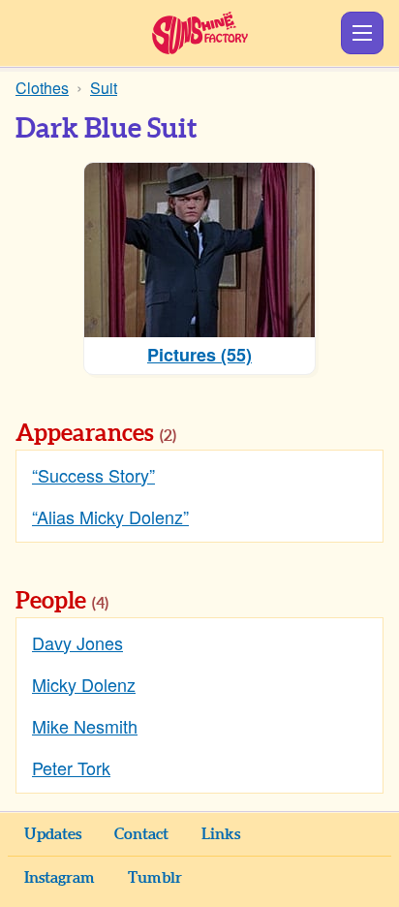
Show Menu (362, 33)
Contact (141, 834)
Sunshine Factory (200, 33)
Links (220, 834)
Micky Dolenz (84, 684)
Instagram (59, 878)
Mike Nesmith (85, 725)
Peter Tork (71, 767)
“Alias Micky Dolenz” (110, 516)
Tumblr (155, 878)
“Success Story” (93, 474)
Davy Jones (77, 642)
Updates (52, 834)
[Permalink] (203, 435)
